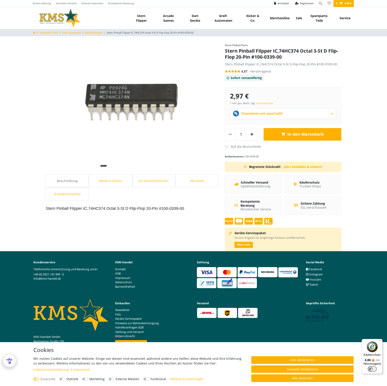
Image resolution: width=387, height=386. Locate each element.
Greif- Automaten (223, 18)
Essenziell (48, 379)
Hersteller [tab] (197, 181)
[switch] (372, 369)
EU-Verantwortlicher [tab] (154, 181)
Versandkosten (264, 103)
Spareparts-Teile (319, 18)
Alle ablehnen (302, 378)
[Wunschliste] (329, 3)
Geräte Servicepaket (128, 319)
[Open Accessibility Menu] (9, 361)
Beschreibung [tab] (67, 181)
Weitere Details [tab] (110, 181)
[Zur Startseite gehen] (34, 32)
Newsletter (122, 310)
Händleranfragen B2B (129, 327)
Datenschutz (123, 282)
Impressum (81, 369)
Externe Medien (127, 379)
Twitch (313, 285)
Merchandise (280, 18)
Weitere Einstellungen (186, 379)
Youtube (315, 279)
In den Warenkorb (305, 134)
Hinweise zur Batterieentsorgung (137, 323)
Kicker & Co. (252, 18)
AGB (118, 273)
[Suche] (320, 3)
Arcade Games (168, 18)
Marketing (97, 379)
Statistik (72, 379)
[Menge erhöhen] (251, 134)
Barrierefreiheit (125, 287)
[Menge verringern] (230, 134)
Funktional (158, 379)
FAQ (118, 314)
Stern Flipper (141, 18)
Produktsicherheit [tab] (67, 194)
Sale (299, 18)
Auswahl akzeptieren (302, 369)
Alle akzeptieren (302, 360)
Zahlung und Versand (129, 332)
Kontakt (120, 269)
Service (345, 18)
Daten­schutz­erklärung (52, 369)
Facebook (315, 269)
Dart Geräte (195, 18)
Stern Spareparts (71, 32)
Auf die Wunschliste (243, 147)
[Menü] (380, 341)
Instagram (315, 274)
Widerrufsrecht (125, 336)
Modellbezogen (94, 32)
